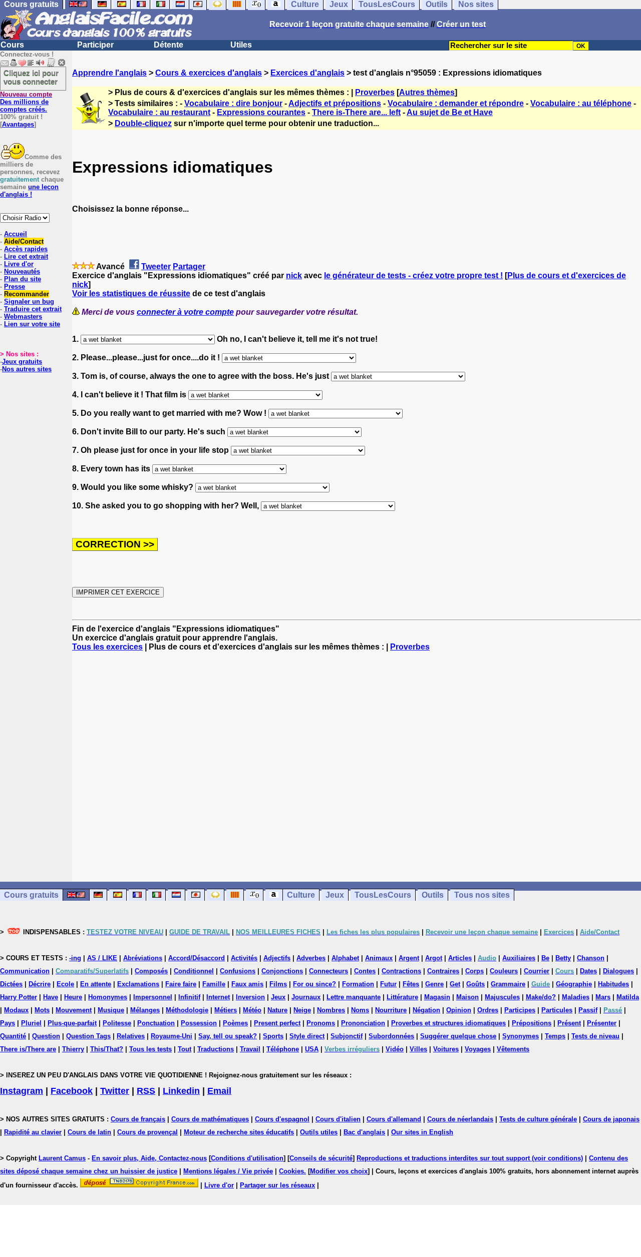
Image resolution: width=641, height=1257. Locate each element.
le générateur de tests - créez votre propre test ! (413, 275)
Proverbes (375, 92)
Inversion (250, 997)
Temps (555, 1036)
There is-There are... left (356, 112)
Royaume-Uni (171, 1036)
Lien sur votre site (32, 324)
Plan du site (22, 279)
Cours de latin (89, 1132)
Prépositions (531, 1023)
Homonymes (107, 997)
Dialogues (618, 971)
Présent (569, 1023)
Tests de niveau (595, 1036)
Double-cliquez (143, 123)
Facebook (72, 1091)
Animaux (379, 958)
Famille (213, 984)
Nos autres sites (27, 369)
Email (219, 1091)
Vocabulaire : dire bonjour (233, 103)
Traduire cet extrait (33, 309)
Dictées (11, 984)
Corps (474, 971)
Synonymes (520, 1036)
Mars (602, 997)
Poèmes (235, 1023)
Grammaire (508, 984)
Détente (168, 45)
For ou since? (314, 984)
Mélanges (145, 1010)
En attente (95, 984)
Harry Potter (18, 997)
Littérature (402, 997)
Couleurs (504, 971)
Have (50, 997)
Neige (302, 1010)
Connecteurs (328, 971)
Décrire (40, 984)
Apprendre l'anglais (109, 73)
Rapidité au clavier (33, 1132)
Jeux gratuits (22, 361)
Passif (587, 1010)
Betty (563, 958)
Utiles (241, 45)
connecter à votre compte (185, 312)
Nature (277, 1010)
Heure (73, 997)
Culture (301, 895)
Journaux (305, 997)
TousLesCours (383, 895)
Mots (42, 1010)
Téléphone (282, 1049)
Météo (252, 1010)
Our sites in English (422, 1132)
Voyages (478, 1049)
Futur (388, 984)
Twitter (114, 1091)
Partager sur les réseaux (277, 1185)
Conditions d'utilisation (247, 1158)
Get (455, 984)
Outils (433, 895)
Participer (95, 45)
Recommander (26, 294)
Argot (433, 958)
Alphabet (345, 958)
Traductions (215, 1049)
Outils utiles (319, 1132)
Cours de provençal (147, 1132)
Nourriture (391, 1010)
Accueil (15, 234)
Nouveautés (22, 271)
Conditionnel (194, 971)
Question (46, 1036)
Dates (588, 971)
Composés (151, 971)
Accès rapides (26, 249)
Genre (434, 984)
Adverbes (311, 958)
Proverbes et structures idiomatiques (448, 1023)
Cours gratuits (31, 895)
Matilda (627, 997)
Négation (426, 1010)
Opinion (458, 1010)
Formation (358, 984)
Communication (25, 971)
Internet (218, 997)
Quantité (13, 1036)
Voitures (446, 1049)
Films (278, 984)
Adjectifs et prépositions (334, 103)
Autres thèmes (427, 92)
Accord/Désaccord (196, 958)
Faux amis (247, 984)
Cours (12, 45)
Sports (273, 1036)
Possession (199, 1023)
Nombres (331, 1010)
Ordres (487, 1010)
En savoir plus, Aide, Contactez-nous (149, 1158)
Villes (418, 1049)
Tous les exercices (107, 647)
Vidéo (395, 1049)
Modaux (16, 1010)
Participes (519, 1010)
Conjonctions (282, 971)
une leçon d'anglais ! (29, 190)
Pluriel (31, 1023)
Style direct (307, 1036)
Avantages (18, 124)
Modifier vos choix (339, 1171)
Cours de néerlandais (460, 1119)
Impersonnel (152, 997)
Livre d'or (19, 264)
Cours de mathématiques (210, 1119)
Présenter (601, 1023)
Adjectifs (276, 958)
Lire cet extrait (26, 256)
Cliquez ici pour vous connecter (31, 77)
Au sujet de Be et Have (450, 112)
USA (311, 1049)
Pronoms (320, 1023)
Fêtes (411, 984)
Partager (189, 266)
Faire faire (180, 984)
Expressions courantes (261, 112)
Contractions (401, 971)
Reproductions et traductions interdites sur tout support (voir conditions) (470, 1158)
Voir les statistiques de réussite (131, 293)
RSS (146, 1091)
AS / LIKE (102, 958)
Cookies (291, 1171)
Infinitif (189, 997)
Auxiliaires (518, 958)
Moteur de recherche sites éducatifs (239, 1132)
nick (294, 275)
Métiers (225, 1010)
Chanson (590, 958)
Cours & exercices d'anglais (208, 73)
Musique (111, 1010)
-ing (75, 958)
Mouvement (74, 1010)
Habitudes (613, 984)
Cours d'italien (338, 1119)
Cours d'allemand (394, 1119)
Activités (244, 958)
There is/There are (28, 1049)
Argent (409, 958)
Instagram (21, 1091)
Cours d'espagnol (282, 1119)
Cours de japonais (611, 1119)
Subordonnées (391, 1036)
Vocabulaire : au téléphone (580, 103)
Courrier (536, 971)
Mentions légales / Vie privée (228, 1171)
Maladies (575, 997)
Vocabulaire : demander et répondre (456, 103)
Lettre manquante (354, 997)
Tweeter (156, 266)
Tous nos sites (482, 895)
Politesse (117, 1023)
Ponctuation (156, 1023)
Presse (14, 286)
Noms (360, 1010)
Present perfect (277, 1023)
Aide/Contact (24, 241)
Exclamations (138, 984)
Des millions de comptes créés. (26, 102)
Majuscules (502, 997)
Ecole (65, 984)
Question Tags (88, 1036)
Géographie (574, 984)
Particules (556, 1010)
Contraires (443, 971)
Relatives (131, 1036)
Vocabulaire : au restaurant (159, 112)
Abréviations (142, 958)
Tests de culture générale (538, 1119)
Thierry (73, 1049)
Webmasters (23, 316)
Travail (250, 1049)
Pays (7, 1023)
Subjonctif (347, 1036)
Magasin (437, 997)
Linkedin (181, 1091)
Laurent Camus (62, 1158)
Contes (365, 971)
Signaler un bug (29, 301)
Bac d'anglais (364, 1132)
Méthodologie (187, 1010)
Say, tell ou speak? (227, 1036)
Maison (467, 997)
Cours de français (138, 1119)
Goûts (475, 984)
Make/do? (541, 997)
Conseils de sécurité (321, 1158)
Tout (184, 1049)
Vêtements (513, 1049)
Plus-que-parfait (72, 1023)
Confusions (237, 971)
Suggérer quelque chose (458, 1036)
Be (545, 958)
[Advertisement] (356, 767)
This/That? (106, 1049)
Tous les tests (150, 1049)
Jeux (335, 895)
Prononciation (363, 1023)
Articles (460, 958)
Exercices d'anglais (307, 73)
